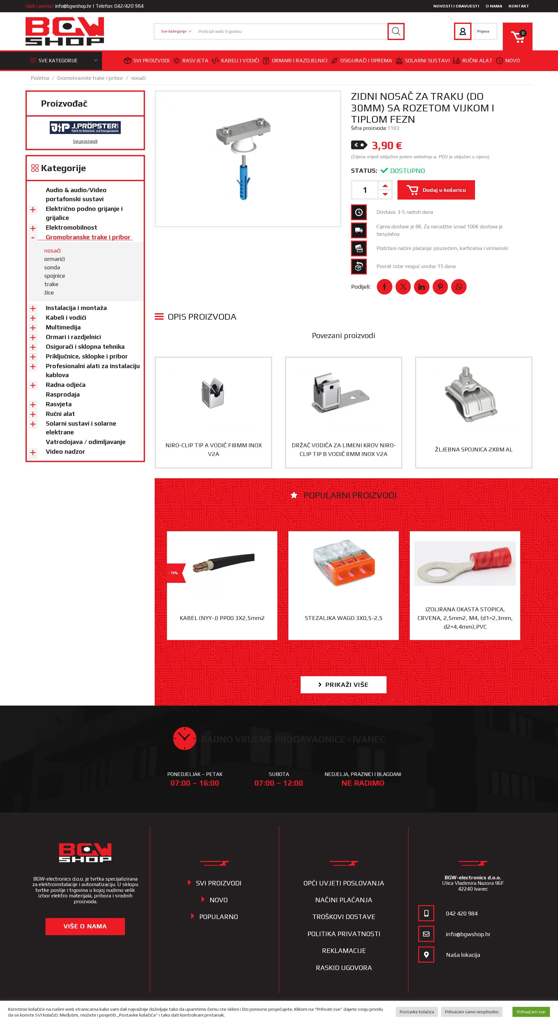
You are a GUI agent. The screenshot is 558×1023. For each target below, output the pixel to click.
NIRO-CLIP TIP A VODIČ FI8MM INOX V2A (213, 449)
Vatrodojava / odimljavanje (86, 441)
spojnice (54, 275)
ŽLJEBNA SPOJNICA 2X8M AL (474, 449)
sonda (52, 267)
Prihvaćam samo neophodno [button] (472, 1011)
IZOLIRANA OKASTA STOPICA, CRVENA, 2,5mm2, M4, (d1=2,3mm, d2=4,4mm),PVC (465, 618)
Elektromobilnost (71, 227)
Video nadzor (65, 451)
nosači (138, 78)
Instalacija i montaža (76, 307)
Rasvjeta (195, 60)
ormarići (54, 258)
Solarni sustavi (427, 60)
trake (51, 284)
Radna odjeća (66, 384)
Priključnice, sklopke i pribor (87, 356)
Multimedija (63, 327)
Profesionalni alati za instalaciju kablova (93, 370)
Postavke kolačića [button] (417, 1011)
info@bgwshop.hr (73, 6)
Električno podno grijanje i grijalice (84, 213)
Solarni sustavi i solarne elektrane (81, 428)
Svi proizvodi (151, 60)
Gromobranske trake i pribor (90, 78)
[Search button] (396, 31)
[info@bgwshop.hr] (426, 934)
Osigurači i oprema (366, 60)
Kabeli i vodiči (240, 60)
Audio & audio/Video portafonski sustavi (76, 194)
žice (49, 292)
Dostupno (407, 171)
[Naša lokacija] (426, 954)
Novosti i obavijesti (456, 6)
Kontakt (519, 6)
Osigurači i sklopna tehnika (85, 346)
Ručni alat (477, 60)
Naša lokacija (463, 954)
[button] (344, 684)
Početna (40, 78)
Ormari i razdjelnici (300, 60)
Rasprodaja (63, 394)
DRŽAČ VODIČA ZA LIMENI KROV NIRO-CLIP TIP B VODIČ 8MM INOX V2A (344, 449)
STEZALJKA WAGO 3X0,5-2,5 (344, 618)
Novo (512, 60)
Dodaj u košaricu (444, 190)
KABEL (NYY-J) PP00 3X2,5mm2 (222, 618)
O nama (494, 6)
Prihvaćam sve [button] (531, 1011)
